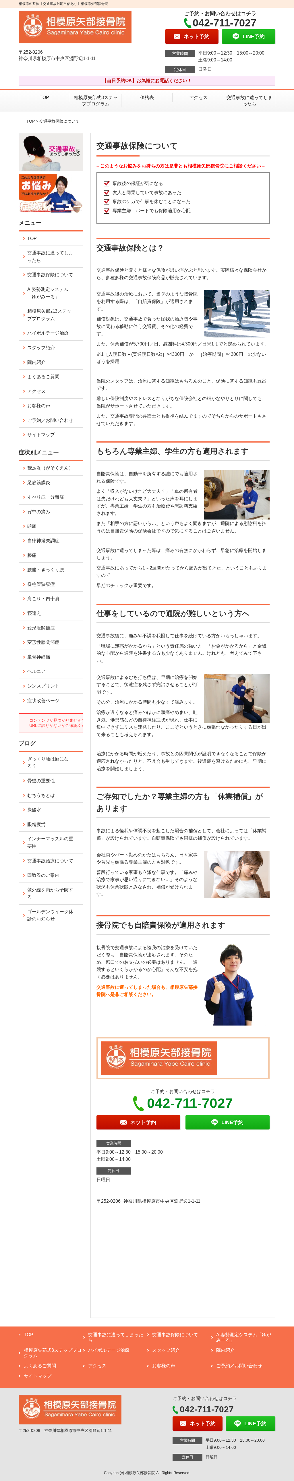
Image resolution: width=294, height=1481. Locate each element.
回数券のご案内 (43, 875)
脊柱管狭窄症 (41, 584)
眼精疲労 (36, 824)
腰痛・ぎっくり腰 (45, 569)
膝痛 (31, 555)
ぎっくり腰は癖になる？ (48, 762)
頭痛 (31, 526)
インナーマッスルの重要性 (50, 842)
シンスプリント (43, 685)
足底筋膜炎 (38, 482)
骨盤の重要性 (41, 780)
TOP (44, 97)
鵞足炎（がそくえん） (50, 468)
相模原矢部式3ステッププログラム (96, 100)
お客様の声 (38, 405)
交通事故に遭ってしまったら (249, 100)
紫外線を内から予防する (50, 893)
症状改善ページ (43, 700)
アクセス (198, 97)
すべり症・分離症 (45, 497)
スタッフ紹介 (41, 347)
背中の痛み (38, 511)
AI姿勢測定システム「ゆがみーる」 (47, 293)
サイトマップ (41, 434)
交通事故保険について (50, 274)
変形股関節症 (41, 627)
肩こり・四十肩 (43, 598)
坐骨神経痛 (38, 656)
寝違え (34, 613)
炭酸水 (34, 809)
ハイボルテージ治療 (48, 333)
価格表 (147, 97)
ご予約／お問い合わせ (50, 420)
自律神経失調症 (43, 540)
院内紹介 (36, 362)
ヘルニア (36, 671)
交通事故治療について (50, 860)
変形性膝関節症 (43, 642)
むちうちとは (41, 795)
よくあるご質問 (43, 376)
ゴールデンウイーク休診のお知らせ (50, 915)
